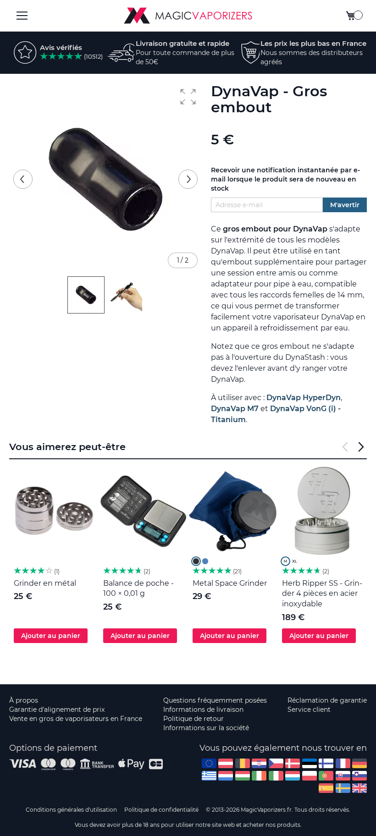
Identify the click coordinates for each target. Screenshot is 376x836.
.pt (326, 776)
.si (359, 776)
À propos (23, 700)
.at (225, 763)
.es (326, 788)
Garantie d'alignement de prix (57, 709)
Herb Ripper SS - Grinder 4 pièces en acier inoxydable (322, 594)
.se (343, 788)
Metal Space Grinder (230, 583)
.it (276, 776)
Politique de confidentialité (161, 809)
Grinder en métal (45, 583)
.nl (225, 776)
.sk (343, 776)
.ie (259, 776)
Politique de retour (193, 719)
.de (359, 763)
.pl (309, 776)
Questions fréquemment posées (215, 700)
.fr (343, 763)
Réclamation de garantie (327, 700)
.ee (309, 763)
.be (242, 763)
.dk (292, 763)
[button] (188, 96)
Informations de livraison (203, 709)
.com (209, 763)
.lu (292, 776)
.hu (242, 776)
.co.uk (359, 788)
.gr (209, 776)
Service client (309, 709)
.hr (259, 763)
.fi (326, 763)
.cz (276, 763)
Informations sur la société (206, 728)
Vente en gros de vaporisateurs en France (75, 719)
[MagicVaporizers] (188, 15)
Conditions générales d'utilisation (71, 809)
